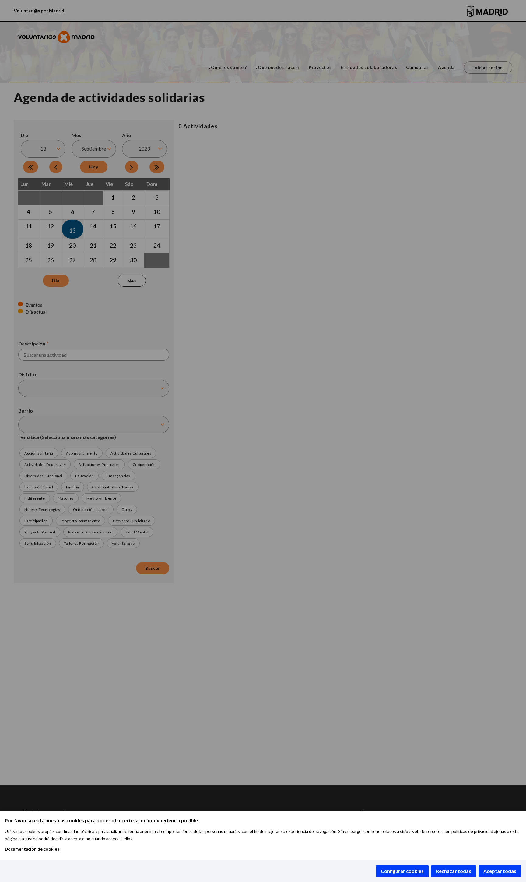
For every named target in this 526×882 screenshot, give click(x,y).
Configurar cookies (402, 871)
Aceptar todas (499, 871)
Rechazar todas (453, 871)
